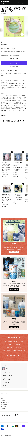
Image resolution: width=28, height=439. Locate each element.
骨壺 (2, 398)
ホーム (2, 396)
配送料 (4, 55)
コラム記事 (3, 406)
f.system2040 (6, 3)
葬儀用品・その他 (5, 402)
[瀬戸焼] (14, 231)
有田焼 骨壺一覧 (14, 289)
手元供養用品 (4, 400)
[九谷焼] (14, 306)
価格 (2, 42)
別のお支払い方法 (14, 66)
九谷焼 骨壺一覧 (14, 327)
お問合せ (3, 115)
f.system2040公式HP (6, 435)
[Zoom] (22, 34)
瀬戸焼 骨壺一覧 (14, 251)
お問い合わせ (4, 404)
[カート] (22, 3)
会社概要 (3, 408)
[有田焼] (14, 268)
